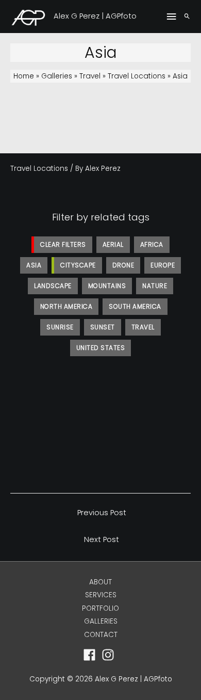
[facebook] (91, 654)
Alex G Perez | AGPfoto (95, 16)
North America (66, 306)
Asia (33, 265)
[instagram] (110, 654)
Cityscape (78, 265)
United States (100, 347)
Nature (154, 285)
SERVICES (100, 595)
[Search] (187, 16)
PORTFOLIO (100, 608)
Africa (151, 244)
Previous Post (101, 512)
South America (135, 306)
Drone (123, 265)
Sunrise (60, 327)
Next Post (101, 539)
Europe (162, 265)
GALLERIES (101, 621)
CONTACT (101, 635)
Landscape (53, 285)
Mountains (107, 285)
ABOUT (100, 582)
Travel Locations (39, 168)
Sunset (102, 327)
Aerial (113, 244)
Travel (143, 327)
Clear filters (63, 244)
